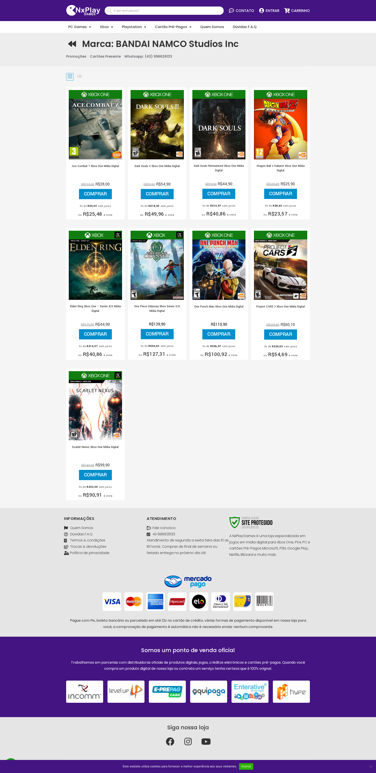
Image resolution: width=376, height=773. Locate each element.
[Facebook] (169, 741)
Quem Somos (212, 26)
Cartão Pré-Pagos (171, 26)
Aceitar (246, 766)
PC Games (77, 26)
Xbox (104, 26)
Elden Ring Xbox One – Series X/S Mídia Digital (95, 308)
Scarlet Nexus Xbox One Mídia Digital (95, 447)
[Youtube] (206, 741)
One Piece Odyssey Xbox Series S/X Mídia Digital (157, 308)
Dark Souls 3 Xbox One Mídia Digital (157, 166)
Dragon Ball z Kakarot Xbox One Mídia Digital (281, 168)
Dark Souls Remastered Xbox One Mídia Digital (219, 168)
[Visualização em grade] (70, 76)
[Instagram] (188, 741)
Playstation (132, 26)
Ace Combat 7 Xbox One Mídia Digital (95, 166)
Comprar (95, 193)
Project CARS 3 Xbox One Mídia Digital (280, 307)
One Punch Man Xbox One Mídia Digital (218, 307)
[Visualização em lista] (79, 76)
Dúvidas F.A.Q (245, 26)
